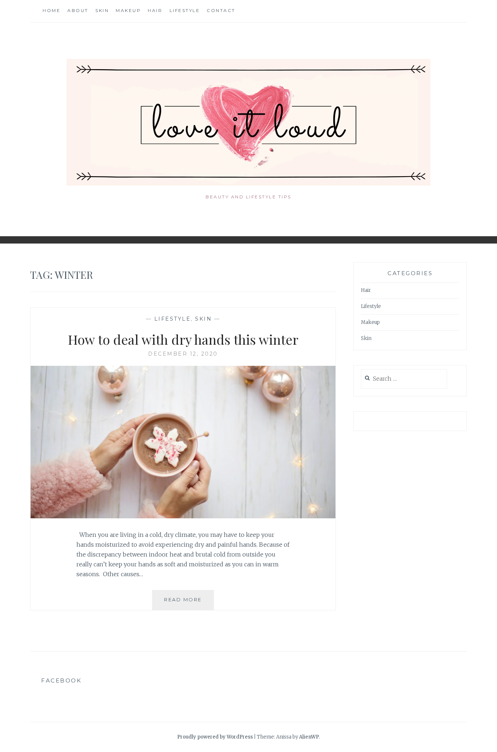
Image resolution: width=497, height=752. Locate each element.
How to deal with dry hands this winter (183, 339)
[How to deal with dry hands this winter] (183, 516)
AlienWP (309, 737)
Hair (155, 10)
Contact (221, 10)
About (77, 10)
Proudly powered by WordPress (215, 737)
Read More (189, 603)
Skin (102, 10)
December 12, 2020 (183, 354)
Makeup (128, 10)
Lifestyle (185, 10)
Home (51, 10)
